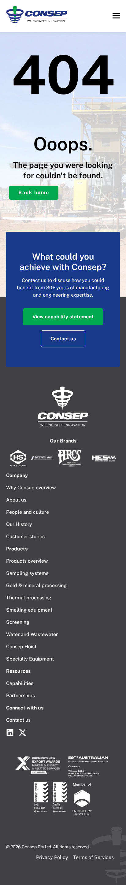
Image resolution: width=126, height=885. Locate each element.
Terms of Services (93, 857)
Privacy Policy (52, 857)
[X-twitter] (22, 732)
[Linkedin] (10, 732)
